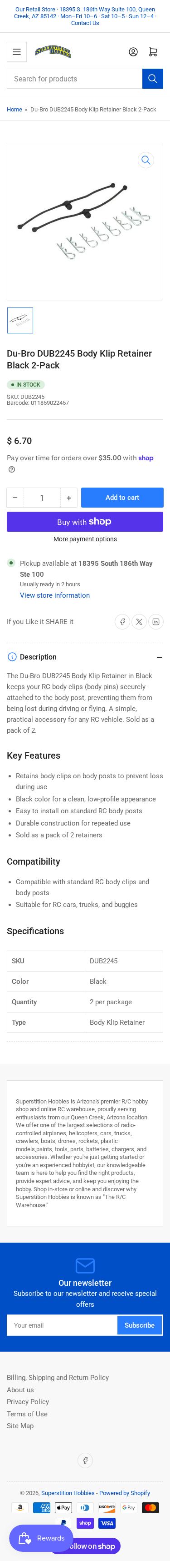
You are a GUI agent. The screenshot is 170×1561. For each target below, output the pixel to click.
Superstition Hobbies (68, 1493)
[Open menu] (17, 52)
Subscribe (140, 1325)
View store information (55, 595)
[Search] (153, 78)
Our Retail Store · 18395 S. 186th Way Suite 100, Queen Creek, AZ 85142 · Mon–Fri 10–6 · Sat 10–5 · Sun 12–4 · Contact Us (85, 16)
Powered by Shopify (124, 1493)
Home (14, 109)
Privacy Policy (28, 1402)
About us (20, 1390)
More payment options (85, 539)
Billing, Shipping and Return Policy (58, 1378)
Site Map (20, 1426)
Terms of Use (27, 1414)
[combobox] (85, 79)
